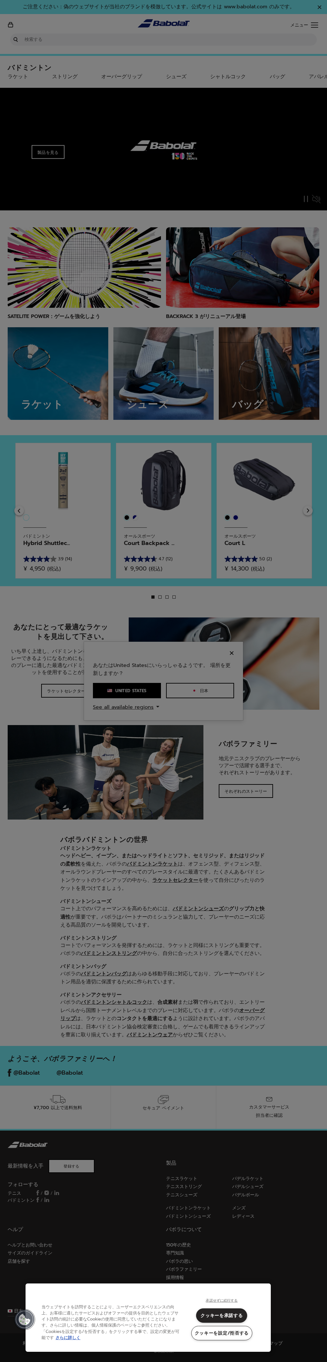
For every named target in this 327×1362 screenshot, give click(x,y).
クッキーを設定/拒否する (222, 1332)
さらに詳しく (68, 1338)
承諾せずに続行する (222, 1300)
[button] (24, 1319)
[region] (148, 1317)
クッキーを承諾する (222, 1315)
